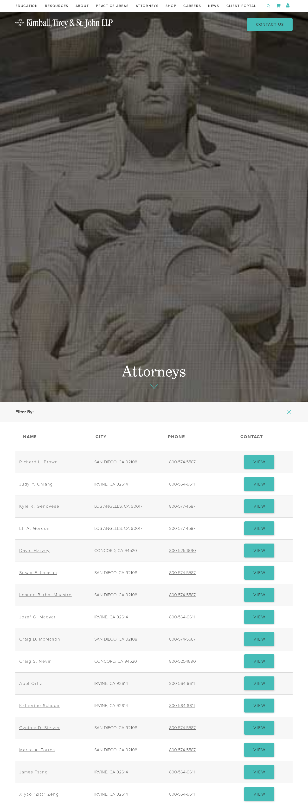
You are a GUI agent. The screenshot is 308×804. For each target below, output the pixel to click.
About (82, 6)
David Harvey (34, 550)
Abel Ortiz (30, 683)
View (263, 464)
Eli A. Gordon (34, 528)
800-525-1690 (182, 550)
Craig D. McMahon (39, 639)
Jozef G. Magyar (37, 617)
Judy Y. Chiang (36, 484)
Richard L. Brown (38, 462)
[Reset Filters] (289, 412)
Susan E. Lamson (38, 572)
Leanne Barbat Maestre (45, 594)
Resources (56, 6)
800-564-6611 (182, 484)
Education (26, 6)
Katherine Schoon (39, 705)
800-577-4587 (182, 506)
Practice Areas (112, 6)
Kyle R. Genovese (39, 506)
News (213, 6)
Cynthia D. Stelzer (39, 727)
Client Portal (241, 6)
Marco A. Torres (37, 749)
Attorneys (147, 6)
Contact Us (270, 24)
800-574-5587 (182, 462)
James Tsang (33, 772)
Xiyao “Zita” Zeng (39, 794)
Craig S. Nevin (35, 661)
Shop (171, 6)
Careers (192, 6)
